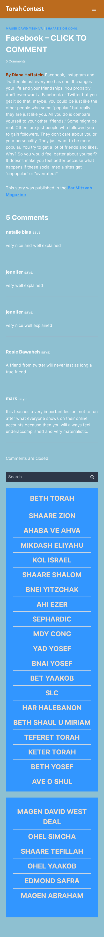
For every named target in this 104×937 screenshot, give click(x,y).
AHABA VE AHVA (52, 530)
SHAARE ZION (52, 516)
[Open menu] (93, 9)
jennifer (14, 272)
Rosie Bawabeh (23, 352)
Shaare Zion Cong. (62, 28)
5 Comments (16, 61)
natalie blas (18, 232)
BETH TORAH (52, 498)
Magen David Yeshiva (24, 28)
